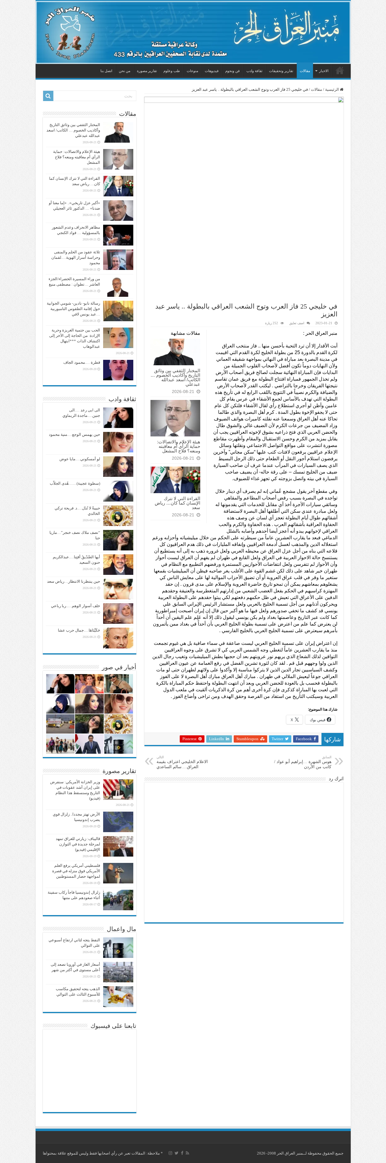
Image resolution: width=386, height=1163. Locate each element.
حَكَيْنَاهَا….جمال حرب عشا (79, 630)
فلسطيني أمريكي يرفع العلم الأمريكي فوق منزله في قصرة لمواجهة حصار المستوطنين (76, 871)
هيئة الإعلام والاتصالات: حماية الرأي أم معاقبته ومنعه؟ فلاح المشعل (178, 446)
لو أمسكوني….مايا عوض (79, 459)
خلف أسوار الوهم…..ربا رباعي (75, 606)
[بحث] (48, 96)
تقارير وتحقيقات (281, 71)
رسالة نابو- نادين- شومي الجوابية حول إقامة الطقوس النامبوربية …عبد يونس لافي (73, 308)
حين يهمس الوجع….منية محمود (74, 434)
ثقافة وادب (254, 71)
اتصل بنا (106, 71)
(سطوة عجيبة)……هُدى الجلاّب (75, 483)
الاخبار (323, 71)
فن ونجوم (232, 71)
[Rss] (187, 1153)
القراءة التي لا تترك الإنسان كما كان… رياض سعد (177, 503)
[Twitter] (176, 1153)
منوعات (192, 71)
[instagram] (170, 1153)
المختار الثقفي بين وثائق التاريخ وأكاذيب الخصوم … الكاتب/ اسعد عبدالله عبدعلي (175, 377)
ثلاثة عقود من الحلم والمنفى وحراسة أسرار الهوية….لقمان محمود (75, 257)
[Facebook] (182, 1153)
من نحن (124, 71)
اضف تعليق (296, 323)
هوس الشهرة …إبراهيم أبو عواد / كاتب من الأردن (302, 762)
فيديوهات (212, 71)
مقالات (305, 71)
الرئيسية (340, 70)
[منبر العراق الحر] (193, 32)
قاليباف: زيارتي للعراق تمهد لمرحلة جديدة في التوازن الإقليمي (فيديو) (78, 844)
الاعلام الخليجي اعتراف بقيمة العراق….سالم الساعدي (182, 762)
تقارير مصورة (147, 71)
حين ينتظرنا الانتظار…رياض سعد (73, 581)
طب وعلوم (171, 71)
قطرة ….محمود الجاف (81, 362)
